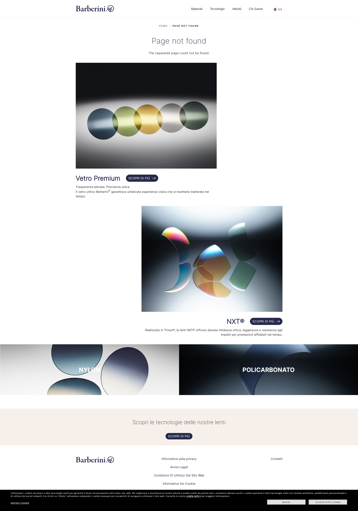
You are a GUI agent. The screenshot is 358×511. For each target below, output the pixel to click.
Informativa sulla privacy (179, 459)
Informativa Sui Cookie (179, 483)
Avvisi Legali (179, 467)
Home (163, 25)
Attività (236, 9)
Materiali (197, 9)
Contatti (276, 459)
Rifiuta (286, 502)
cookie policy (193, 496)
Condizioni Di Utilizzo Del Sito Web (179, 475)
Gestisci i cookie (20, 503)
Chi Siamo (256, 9)
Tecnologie (217, 9)
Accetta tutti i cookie (328, 502)
